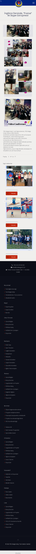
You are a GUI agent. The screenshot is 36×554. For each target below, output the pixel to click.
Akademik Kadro (10, 298)
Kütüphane (9, 354)
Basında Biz (9, 498)
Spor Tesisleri (9, 348)
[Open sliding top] (2, 2)
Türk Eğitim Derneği (11, 289)
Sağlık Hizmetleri (10, 351)
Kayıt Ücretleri (9, 310)
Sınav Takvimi (9, 459)
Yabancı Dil (9, 427)
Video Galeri (9, 495)
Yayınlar (8, 477)
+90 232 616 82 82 (18, 265)
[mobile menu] (33, 2)
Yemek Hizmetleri (10, 359)
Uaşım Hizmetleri (10, 362)
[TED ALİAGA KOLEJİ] (18, 3)
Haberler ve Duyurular (12, 474)
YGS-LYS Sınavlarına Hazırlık (13, 521)
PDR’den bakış (10, 327)
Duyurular (8, 333)
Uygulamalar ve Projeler (12, 383)
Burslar (8, 312)
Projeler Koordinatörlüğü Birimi (14, 418)
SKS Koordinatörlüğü (11, 421)
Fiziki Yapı (8, 345)
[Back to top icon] (18, 540)
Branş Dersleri (10, 324)
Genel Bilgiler (9, 321)
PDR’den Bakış (10, 386)
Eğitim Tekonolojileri (11, 368)
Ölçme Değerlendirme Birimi (13, 409)
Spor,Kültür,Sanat (11, 433)
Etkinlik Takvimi (10, 483)
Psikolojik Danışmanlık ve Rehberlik (15, 415)
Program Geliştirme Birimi (13, 412)
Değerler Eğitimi (10, 392)
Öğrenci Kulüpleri (10, 395)
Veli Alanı (8, 480)
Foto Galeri (9, 492)
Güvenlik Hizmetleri (11, 365)
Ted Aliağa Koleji (10, 292)
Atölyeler (8, 357)
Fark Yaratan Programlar (12, 430)
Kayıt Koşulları (9, 307)
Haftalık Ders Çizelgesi (12, 330)
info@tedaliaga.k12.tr (18, 267)
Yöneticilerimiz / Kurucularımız (14, 295)
